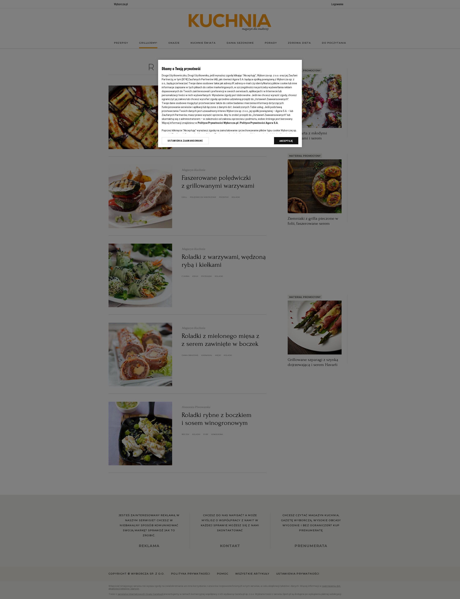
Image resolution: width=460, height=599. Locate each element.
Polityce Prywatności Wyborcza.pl (218, 122)
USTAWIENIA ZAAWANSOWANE (185, 140)
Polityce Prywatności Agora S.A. (259, 122)
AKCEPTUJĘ (286, 140)
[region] (230, 103)
